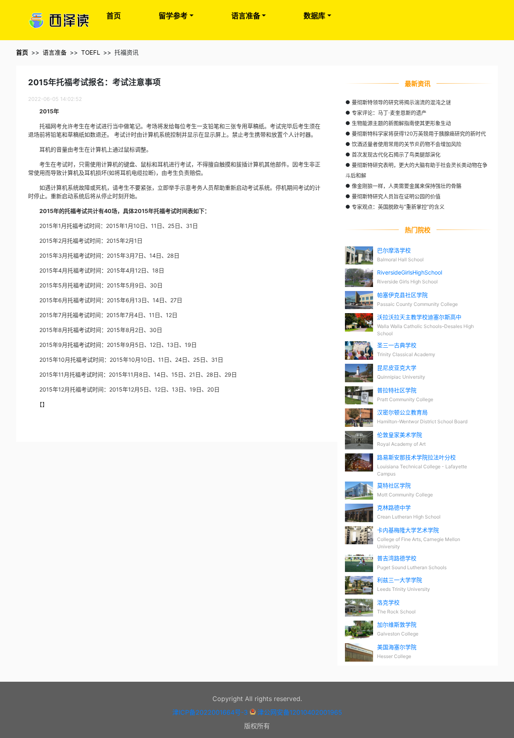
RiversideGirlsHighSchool (409, 272)
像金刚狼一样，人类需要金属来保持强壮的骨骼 (406, 185)
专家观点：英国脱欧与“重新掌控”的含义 (398, 206)
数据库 (314, 16)
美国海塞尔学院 (396, 647)
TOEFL (90, 52)
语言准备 (245, 16)
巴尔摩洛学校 (394, 250)
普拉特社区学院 (396, 390)
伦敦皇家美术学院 (399, 434)
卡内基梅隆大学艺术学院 (408, 530)
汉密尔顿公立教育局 (402, 412)
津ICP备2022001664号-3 (210, 712)
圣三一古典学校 (396, 345)
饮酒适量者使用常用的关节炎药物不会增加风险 (406, 144)
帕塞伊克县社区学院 (402, 294)
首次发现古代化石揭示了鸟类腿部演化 (396, 154)
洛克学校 (388, 602)
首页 (113, 16)
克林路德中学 (394, 507)
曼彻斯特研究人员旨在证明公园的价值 (396, 196)
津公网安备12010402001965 (299, 712)
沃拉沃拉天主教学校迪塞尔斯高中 (419, 317)
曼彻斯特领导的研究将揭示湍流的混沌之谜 (401, 102)
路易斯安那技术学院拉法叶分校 (416, 457)
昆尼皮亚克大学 (396, 367)
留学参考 (173, 16)
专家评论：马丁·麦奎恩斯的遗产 (389, 112)
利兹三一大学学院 (399, 579)
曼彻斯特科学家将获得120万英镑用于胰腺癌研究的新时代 (419, 133)
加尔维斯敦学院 (396, 624)
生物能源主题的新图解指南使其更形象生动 (401, 123)
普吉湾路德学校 (396, 558)
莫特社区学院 (394, 485)
